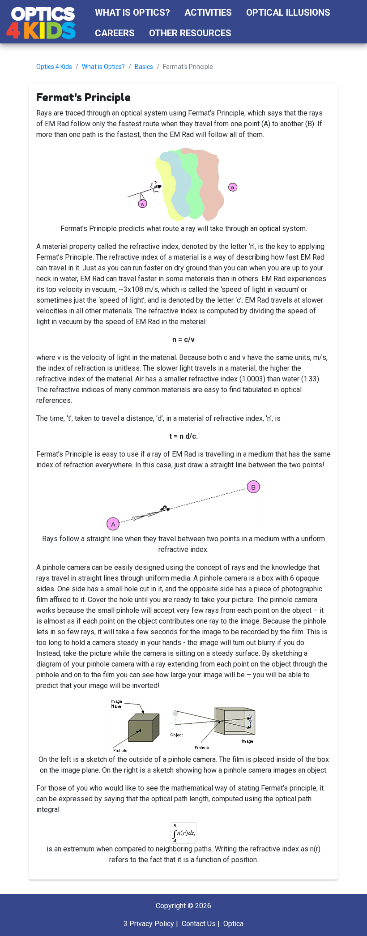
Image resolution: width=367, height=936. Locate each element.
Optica (233, 923)
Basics (144, 66)
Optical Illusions (288, 12)
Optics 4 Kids (54, 66)
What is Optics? (132, 12)
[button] (247, 33)
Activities (208, 12)
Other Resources (190, 33)
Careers (115, 33)
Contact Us (199, 923)
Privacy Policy (151, 923)
